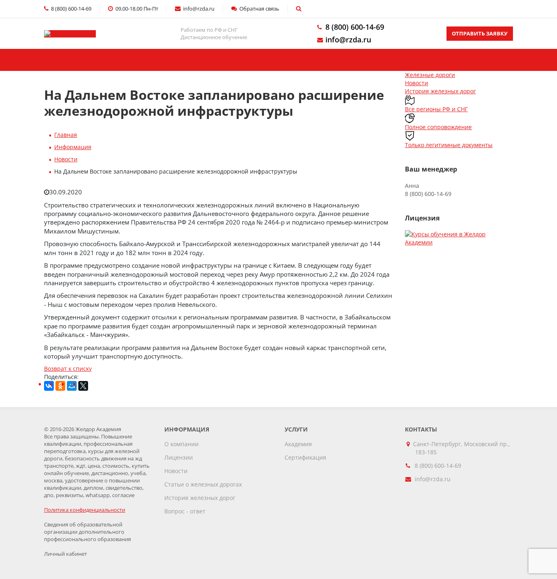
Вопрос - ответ (185, 511)
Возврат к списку (68, 368)
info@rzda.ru (348, 39)
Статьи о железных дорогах (203, 484)
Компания (278, 60)
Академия (298, 444)
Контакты (389, 60)
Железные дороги (430, 75)
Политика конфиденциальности (84, 509)
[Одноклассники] (60, 386)
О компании (181, 444)
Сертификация (305, 457)
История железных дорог (440, 91)
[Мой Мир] (72, 386)
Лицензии (178, 457)
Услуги (172, 60)
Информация (72, 147)
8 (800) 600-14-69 (354, 27)
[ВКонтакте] (49, 386)
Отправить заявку (480, 33)
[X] (83, 386)
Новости (65, 159)
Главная (87, 60)
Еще (471, 60)
